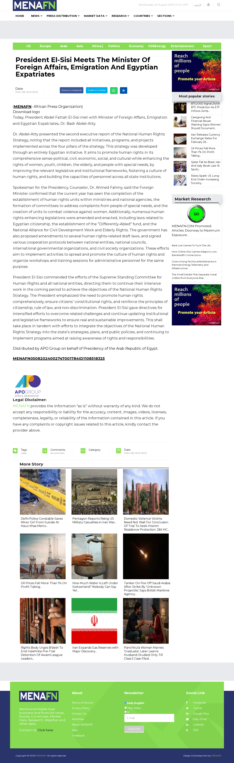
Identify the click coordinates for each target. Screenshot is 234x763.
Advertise (78, 719)
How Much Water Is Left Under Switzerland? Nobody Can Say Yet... (95, 586)
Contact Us (79, 713)
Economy (136, 46)
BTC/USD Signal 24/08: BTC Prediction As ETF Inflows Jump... (205, 107)
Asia (80, 46)
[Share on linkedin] (123, 90)
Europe (45, 46)
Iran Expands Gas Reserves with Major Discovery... (95, 649)
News (35, 16)
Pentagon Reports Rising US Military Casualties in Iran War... (94, 520)
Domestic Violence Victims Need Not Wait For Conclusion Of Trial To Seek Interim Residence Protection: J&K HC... (146, 524)
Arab (64, 46)
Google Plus (201, 713)
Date (19, 88)
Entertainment (176, 46)
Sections (164, 16)
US (24, 46)
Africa (96, 46)
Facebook (199, 702)
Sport (205, 46)
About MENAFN (82, 724)
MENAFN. (41, 755)
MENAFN (22, 106)
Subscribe (134, 728)
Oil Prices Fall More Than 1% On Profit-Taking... (203, 152)
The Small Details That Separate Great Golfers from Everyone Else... (194, 276)
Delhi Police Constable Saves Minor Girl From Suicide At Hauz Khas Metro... (42, 522)
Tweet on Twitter (97, 90)
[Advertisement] (118, 30)
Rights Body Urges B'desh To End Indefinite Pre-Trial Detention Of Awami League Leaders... (42, 653)
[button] (208, 5)
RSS (196, 730)
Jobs (75, 730)
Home (20, 16)
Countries (142, 16)
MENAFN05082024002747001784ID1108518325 (59, 358)
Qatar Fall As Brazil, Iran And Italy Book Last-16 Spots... (205, 165)
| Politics (113, 46)
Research (119, 16)
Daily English (135, 703)
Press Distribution (62, 16)
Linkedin (198, 724)
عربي (198, 5)
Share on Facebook (72, 90)
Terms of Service (82, 702)
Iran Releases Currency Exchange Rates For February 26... (205, 138)
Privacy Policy (81, 708)
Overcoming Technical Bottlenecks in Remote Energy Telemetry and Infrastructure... (194, 265)
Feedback (78, 735)
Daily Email (200, 719)
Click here (45, 730)
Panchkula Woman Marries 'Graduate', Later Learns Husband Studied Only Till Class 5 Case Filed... (144, 653)
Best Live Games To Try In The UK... (192, 245)
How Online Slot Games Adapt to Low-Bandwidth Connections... (194, 253)
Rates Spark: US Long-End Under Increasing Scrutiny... (205, 179)
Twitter (197, 708)
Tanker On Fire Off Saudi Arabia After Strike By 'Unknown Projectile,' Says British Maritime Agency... (147, 588)
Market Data (94, 16)
